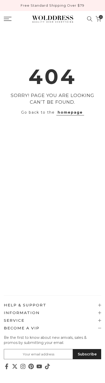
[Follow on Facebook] (6, 366)
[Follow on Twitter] (15, 366)
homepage (70, 112)
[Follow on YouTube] (39, 366)
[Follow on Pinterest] (31, 366)
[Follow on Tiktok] (47, 366)
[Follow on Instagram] (23, 366)
